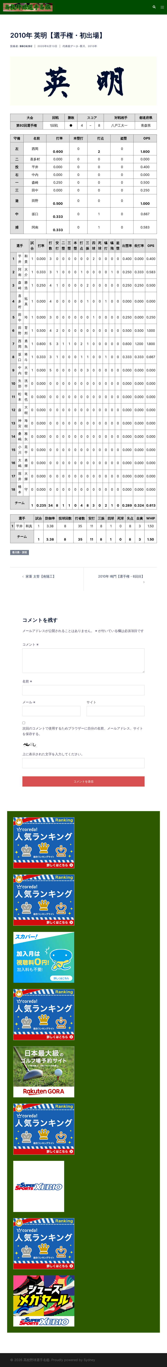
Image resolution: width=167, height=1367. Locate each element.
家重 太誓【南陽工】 (41, 576)
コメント (30, 644)
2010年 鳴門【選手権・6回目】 (121, 576)
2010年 (92, 46)
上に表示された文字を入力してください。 (53, 754)
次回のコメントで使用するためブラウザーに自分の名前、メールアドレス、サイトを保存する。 (82, 731)
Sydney (89, 1360)
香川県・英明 (19, 552)
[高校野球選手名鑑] (28, 7)
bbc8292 (26, 46)
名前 (27, 681)
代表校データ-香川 (74, 46)
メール (28, 702)
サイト (91, 702)
